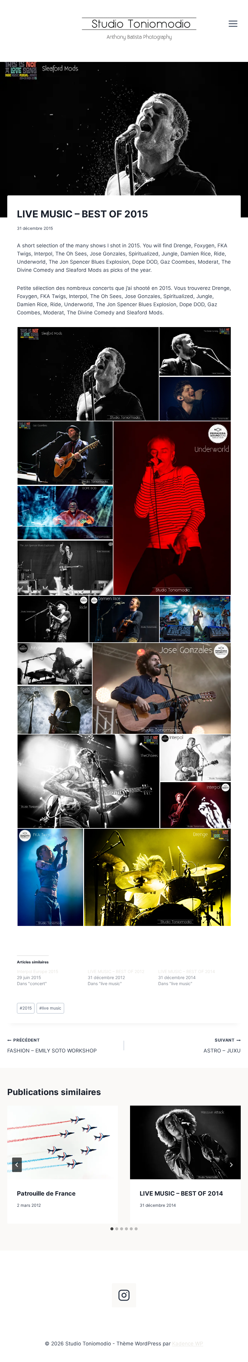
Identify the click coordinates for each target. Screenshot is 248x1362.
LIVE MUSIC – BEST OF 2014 (186, 971)
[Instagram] (124, 1295)
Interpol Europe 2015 (37, 971)
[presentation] (62, 1142)
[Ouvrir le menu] (233, 24)
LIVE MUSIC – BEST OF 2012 (116, 971)
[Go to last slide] (17, 1165)
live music (50, 1008)
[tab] (111, 1228)
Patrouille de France (46, 1193)
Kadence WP (187, 1344)
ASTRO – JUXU (222, 1046)
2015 (26, 1008)
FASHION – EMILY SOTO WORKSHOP (52, 1046)
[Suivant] (231, 1165)
